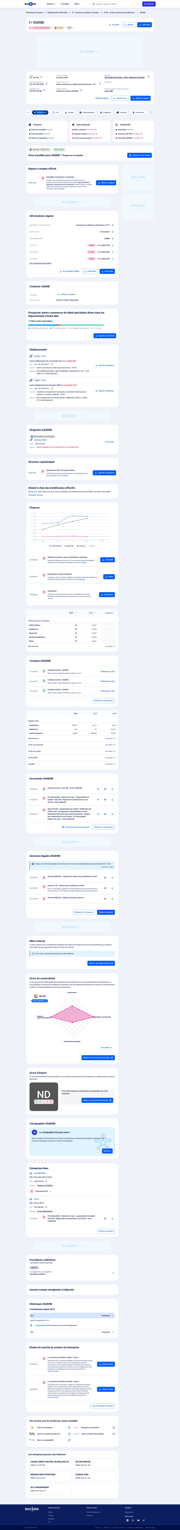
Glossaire (90, 1515)
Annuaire (51, 1519)
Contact (71, 112)
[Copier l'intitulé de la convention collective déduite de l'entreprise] (113, 225)
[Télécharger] (112, 789)
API (49, 1522)
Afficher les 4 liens (106, 1231)
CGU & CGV (106, 1527)
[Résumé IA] (98, 789)
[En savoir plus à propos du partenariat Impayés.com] (113, 1427)
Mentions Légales (150, 1527)
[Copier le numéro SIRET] (46, 83)
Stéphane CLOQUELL (45, 1186)
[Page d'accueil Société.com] (30, 4)
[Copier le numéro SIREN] (41, 77)
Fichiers (50, 1515)
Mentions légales (102, 98)
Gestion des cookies (118, 1527)
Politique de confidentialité (134, 1527)
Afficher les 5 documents (103, 827)
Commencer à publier (107, 867)
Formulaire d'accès (35, 495)
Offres (77, 4)
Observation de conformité (44, 437)
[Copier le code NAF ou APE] (100, 83)
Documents (140, 112)
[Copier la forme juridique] (81, 90)
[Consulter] (105, 789)
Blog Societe (129, 1512)
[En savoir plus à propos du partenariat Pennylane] (113, 1434)
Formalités (65, 4)
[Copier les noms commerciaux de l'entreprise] (113, 239)
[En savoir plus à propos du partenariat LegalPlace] (69, 1427)
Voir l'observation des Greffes (40, 263)
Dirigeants (107, 112)
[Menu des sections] (28, 112)
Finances (123, 112)
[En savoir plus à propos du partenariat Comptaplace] (69, 1440)
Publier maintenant (106, 912)
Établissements (88, 112)
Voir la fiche (109, 442)
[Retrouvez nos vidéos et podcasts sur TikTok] (143, 1520)
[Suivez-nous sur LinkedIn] (127, 1520)
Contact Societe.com (93, 1512)
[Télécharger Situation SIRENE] (113, 252)
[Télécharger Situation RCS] (113, 245)
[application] (72, 526)
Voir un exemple (59, 189)
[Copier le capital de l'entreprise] (113, 232)
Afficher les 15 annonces (83, 912)
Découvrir (107, 1151)
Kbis (57, 112)
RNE (111, 91)
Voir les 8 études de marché (102, 1406)
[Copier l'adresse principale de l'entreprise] (148, 77)
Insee (107, 91)
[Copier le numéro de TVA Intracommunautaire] (44, 90)
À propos (97, 1527)
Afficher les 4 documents (103, 701)
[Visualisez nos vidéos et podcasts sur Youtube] (138, 1520)
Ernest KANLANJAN (44, 1211)
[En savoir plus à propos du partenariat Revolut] (69, 1434)
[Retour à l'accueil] (32, 1509)
